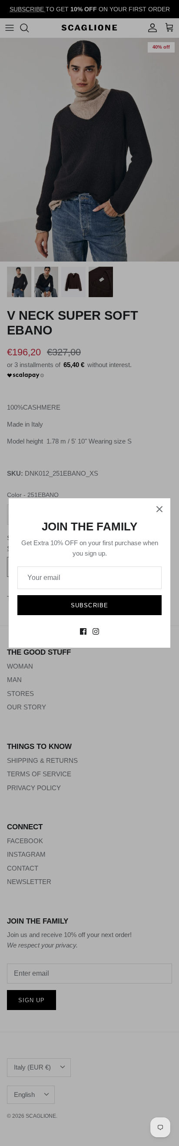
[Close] (159, 509)
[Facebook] (83, 631)
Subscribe (89, 605)
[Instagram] (96, 631)
